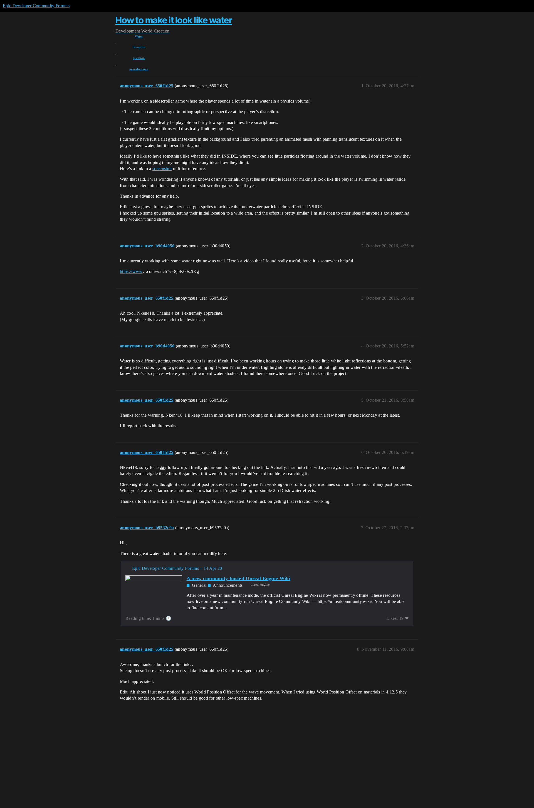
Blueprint (138, 47)
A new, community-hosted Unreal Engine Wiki (238, 578)
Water (139, 36)
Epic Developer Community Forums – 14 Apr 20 (177, 568)
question (139, 58)
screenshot (162, 168)
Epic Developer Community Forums (36, 5)
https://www (131, 271)
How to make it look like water (173, 20)
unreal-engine (138, 69)
